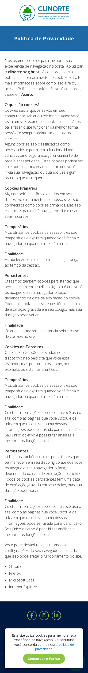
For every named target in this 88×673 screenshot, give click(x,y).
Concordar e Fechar (44, 658)
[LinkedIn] (56, 615)
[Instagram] (44, 615)
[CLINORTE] (44, 13)
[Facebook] (32, 615)
